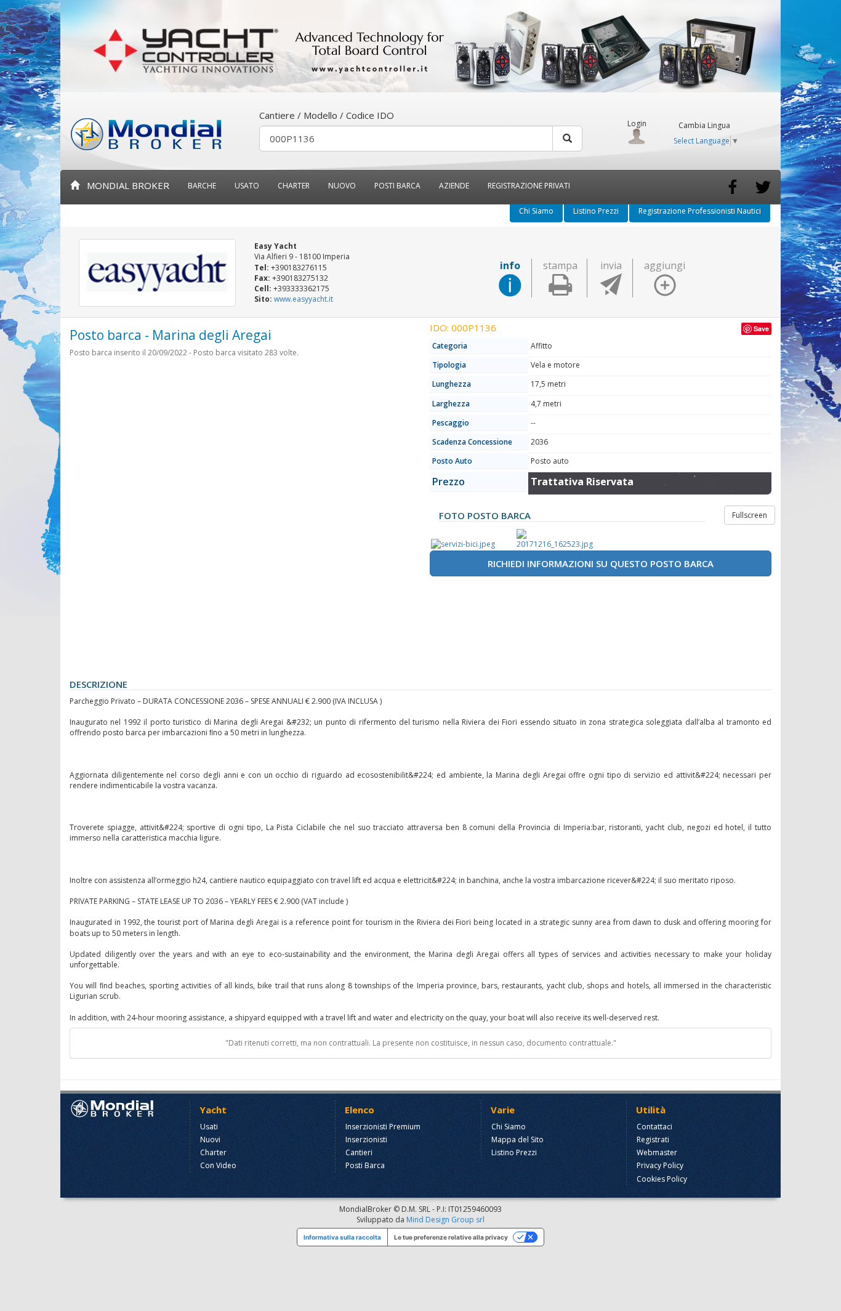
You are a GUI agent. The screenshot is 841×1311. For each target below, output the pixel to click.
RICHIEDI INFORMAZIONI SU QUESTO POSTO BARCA (601, 563)
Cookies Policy (662, 1179)
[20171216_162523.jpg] (557, 539)
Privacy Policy (660, 1165)
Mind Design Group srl (445, 1219)
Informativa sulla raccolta (342, 1237)
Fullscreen (749, 515)
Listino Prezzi (596, 211)
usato (247, 185)
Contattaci (654, 1126)
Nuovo (342, 185)
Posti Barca (397, 185)
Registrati (653, 1139)
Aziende (454, 185)
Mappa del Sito (517, 1139)
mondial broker (124, 185)
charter (294, 185)
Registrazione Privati (529, 185)
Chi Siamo (536, 211)
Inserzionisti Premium (382, 1126)
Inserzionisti (366, 1139)
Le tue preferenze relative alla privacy (451, 1237)
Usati (209, 1126)
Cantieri (358, 1152)
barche (202, 185)
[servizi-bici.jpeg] (471, 544)
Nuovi (210, 1139)
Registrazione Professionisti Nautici (699, 211)
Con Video (218, 1165)
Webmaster (657, 1152)
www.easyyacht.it (303, 299)
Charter (213, 1152)
